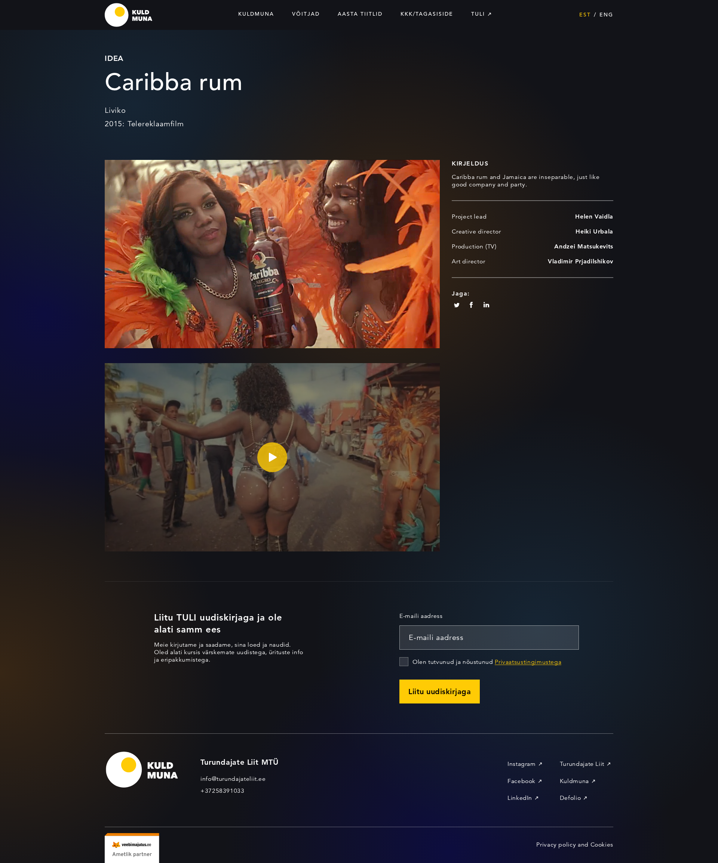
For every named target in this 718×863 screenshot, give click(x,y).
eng (606, 14)
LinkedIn (519, 798)
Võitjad (306, 13)
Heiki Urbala (594, 231)
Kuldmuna (256, 13)
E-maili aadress (421, 616)
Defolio (570, 798)
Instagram (521, 764)
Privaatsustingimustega (528, 662)
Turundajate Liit (582, 764)
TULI (478, 13)
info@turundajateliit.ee (233, 779)
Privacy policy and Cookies (574, 844)
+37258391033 (222, 791)
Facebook (521, 781)
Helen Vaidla (594, 216)
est (585, 14)
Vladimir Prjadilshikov (580, 261)
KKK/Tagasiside (427, 13)
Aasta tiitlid (360, 13)
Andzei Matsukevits (583, 246)
